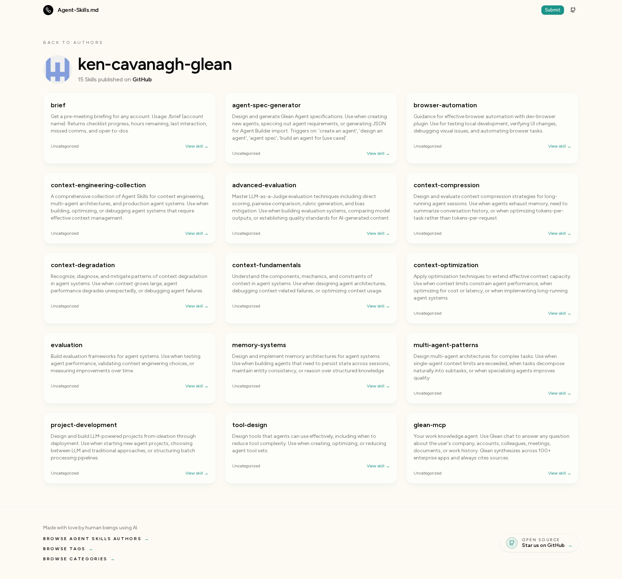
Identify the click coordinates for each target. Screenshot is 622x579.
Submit (552, 10)
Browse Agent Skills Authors (96, 538)
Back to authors (73, 42)
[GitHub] (573, 10)
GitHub (142, 79)
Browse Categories (79, 558)
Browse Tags (68, 548)
